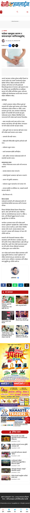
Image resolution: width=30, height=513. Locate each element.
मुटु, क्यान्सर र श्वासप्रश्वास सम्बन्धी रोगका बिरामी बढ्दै (22, 319)
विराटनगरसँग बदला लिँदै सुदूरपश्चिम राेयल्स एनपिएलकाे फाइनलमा (19, 437)
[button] (17, 12)
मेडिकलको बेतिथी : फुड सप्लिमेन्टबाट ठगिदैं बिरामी (22, 336)
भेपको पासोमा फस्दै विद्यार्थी (6, 322)
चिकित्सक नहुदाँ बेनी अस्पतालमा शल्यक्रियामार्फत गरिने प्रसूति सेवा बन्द (7, 306)
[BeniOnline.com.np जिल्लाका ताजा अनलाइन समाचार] (15, 4)
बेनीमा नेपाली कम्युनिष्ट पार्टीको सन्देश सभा (19, 476)
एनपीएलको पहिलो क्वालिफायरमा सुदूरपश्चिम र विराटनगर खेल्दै (18, 462)
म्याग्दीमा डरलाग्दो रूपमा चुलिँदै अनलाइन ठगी (19, 445)
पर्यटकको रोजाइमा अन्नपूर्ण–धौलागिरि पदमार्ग (18, 469)
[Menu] (27, 12)
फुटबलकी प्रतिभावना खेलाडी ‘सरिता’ (19, 453)
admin (13, 278)
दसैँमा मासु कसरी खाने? (21, 305)
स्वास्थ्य (5, 31)
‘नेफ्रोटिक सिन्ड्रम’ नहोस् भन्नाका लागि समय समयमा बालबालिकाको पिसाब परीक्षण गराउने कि (8, 335)
